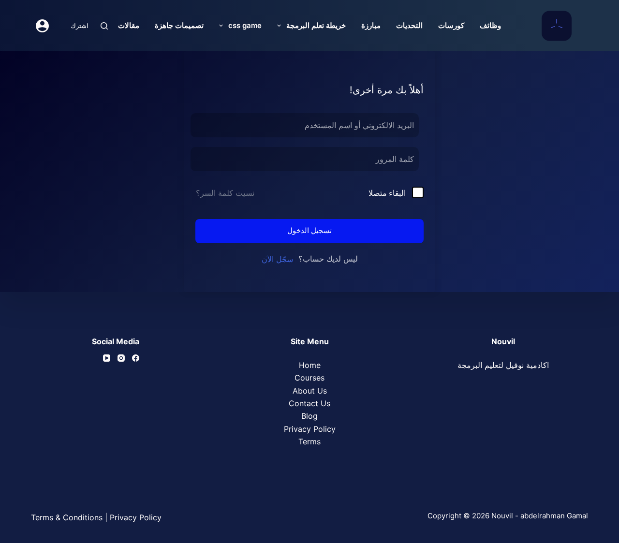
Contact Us (309, 403)
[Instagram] (121, 358)
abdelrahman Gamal (554, 515)
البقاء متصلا (387, 193)
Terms (309, 441)
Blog (309, 416)
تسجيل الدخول (309, 230)
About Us (310, 391)
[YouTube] (106, 358)
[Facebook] (135, 358)
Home (310, 365)
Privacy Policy (310, 429)
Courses (309, 377)
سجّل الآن (277, 259)
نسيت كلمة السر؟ (225, 193)
